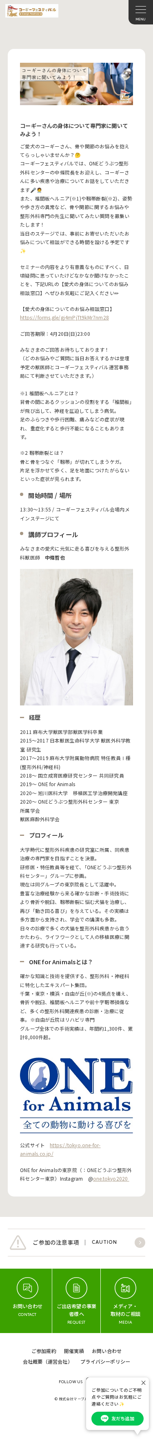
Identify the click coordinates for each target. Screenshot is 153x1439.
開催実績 (74, 1350)
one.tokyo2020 (111, 1178)
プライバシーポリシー (105, 1361)
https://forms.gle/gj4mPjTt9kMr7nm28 (64, 317)
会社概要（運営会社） (48, 1361)
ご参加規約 (43, 1350)
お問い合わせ (107, 1350)
